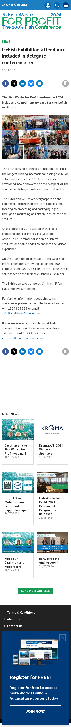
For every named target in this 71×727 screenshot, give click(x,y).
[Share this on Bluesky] (31, 83)
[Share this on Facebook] (5, 83)
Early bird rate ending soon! (49, 560)
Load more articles (35, 591)
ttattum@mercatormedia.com (22, 338)
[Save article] (65, 83)
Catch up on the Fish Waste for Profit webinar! (16, 449)
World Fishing (16, 5)
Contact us (14, 626)
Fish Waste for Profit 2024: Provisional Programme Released (49, 506)
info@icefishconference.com (21, 313)
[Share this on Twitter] (14, 83)
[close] (68, 75)
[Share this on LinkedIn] (22, 83)
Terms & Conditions (21, 612)
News (6, 41)
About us (13, 619)
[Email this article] (39, 83)
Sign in (19, 75)
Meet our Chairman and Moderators (14, 563)
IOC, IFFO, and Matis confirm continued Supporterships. (16, 504)
